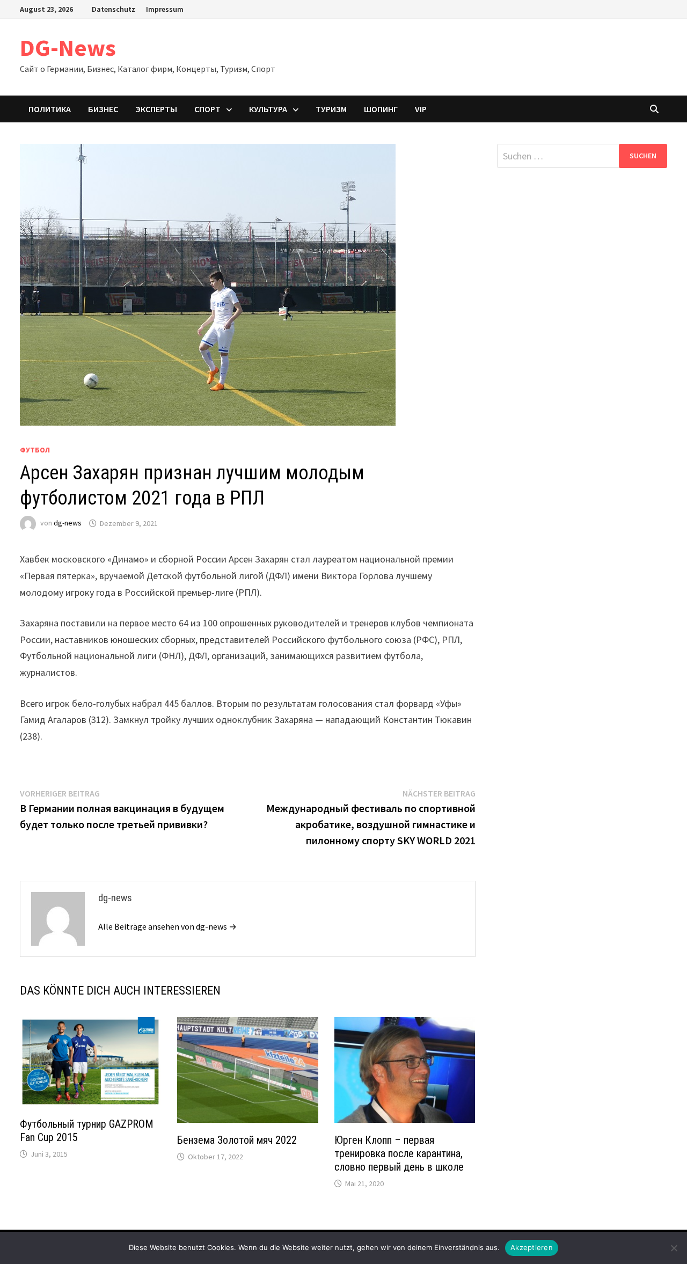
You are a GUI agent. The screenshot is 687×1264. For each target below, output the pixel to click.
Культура (268, 109)
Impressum (165, 9)
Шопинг (381, 109)
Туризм (331, 109)
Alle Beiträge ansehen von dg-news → (167, 926)
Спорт (207, 109)
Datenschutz (113, 9)
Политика (49, 109)
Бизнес (103, 109)
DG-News (68, 47)
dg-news (68, 523)
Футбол (35, 450)
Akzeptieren (531, 1247)
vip (421, 109)
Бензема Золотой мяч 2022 (237, 1140)
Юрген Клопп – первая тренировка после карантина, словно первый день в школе (399, 1153)
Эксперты (156, 109)
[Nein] (673, 1248)
